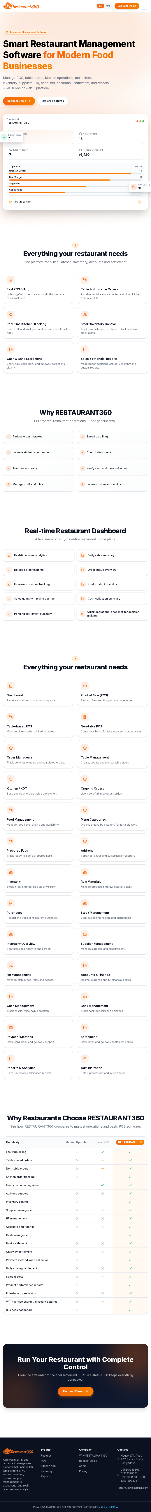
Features (46, 1455)
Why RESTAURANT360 (93, 1455)
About (82, 1465)
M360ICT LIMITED (108, 1506)
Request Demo (126, 5)
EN (100, 5)
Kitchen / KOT (49, 1465)
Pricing (83, 1471)
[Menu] (144, 6)
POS (43, 1460)
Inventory (46, 1471)
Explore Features (53, 100)
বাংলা (108, 5)
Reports (46, 1476)
